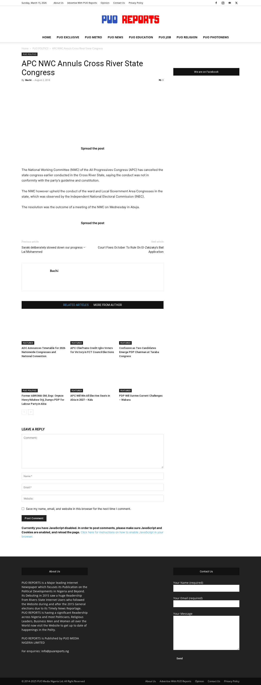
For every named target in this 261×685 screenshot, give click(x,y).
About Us (58, 2)
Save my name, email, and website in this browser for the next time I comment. (78, 508)
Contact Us (119, 2)
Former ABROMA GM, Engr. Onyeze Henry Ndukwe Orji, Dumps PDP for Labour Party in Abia (43, 399)
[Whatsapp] (116, 156)
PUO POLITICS (40, 48)
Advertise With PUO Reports (82, 2)
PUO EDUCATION (141, 37)
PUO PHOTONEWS (216, 37)
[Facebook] (216, 3)
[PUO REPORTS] (130, 19)
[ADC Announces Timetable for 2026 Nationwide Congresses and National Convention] (44, 329)
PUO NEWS (115, 37)
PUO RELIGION (187, 37)
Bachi (28, 79)
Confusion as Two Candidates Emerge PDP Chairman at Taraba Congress (139, 352)
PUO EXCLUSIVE (68, 37)
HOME (46, 37)
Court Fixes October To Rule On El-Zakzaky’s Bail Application (131, 250)
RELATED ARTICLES (76, 304)
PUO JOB (165, 37)
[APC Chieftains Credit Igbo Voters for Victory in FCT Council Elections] (92, 329)
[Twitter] (236, 3)
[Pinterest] (100, 156)
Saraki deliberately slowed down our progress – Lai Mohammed (53, 250)
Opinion (105, 2)
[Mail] (230, 3)
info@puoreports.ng (55, 651)
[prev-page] (24, 412)
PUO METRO (93, 37)
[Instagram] (223, 3)
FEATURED (28, 342)
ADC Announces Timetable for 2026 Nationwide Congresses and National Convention (43, 352)
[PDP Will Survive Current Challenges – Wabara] (141, 377)
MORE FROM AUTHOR (108, 304)
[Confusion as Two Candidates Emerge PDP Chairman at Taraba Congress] (141, 329)
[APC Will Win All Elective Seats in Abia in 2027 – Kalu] (92, 377)
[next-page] (30, 412)
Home (25, 48)
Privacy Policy (136, 2)
